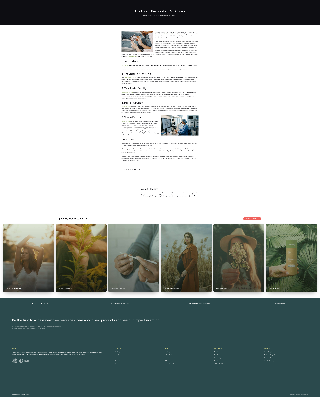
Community (217, 358)
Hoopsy (174, 15)
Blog (116, 364)
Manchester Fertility (127, 92)
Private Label (218, 361)
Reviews (166, 358)
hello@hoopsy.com (280, 303)
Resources (233, 4)
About (218, 4)
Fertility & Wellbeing (162, 15)
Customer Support (269, 355)
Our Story (117, 352)
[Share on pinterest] (128, 170)
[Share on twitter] (124, 170)
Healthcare (217, 355)
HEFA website (132, 56)
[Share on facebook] (122, 170)
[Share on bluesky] (135, 170)
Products (117, 358)
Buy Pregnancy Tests (170, 352)
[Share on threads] (126, 170)
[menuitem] (210, 4)
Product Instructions (170, 364)
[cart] (260, 4)
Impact (226, 4)
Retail (216, 352)
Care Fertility (125, 65)
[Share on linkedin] (131, 170)
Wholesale (210, 4)
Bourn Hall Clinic (126, 106)
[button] (32, 303)
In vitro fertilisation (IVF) (167, 34)
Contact (242, 4)
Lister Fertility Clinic (129, 77)
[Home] (128, 192)
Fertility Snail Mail (169, 355)
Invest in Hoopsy (269, 361)
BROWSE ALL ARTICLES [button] (252, 218)
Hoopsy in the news (120, 361)
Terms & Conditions (294, 394)
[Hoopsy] (66, 4)
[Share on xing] (137, 170)
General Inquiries (269, 352)
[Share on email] (139, 170)
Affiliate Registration (220, 364)
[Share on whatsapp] (133, 170)
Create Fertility (126, 121)
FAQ (165, 361)
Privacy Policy (304, 394)
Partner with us (268, 358)
